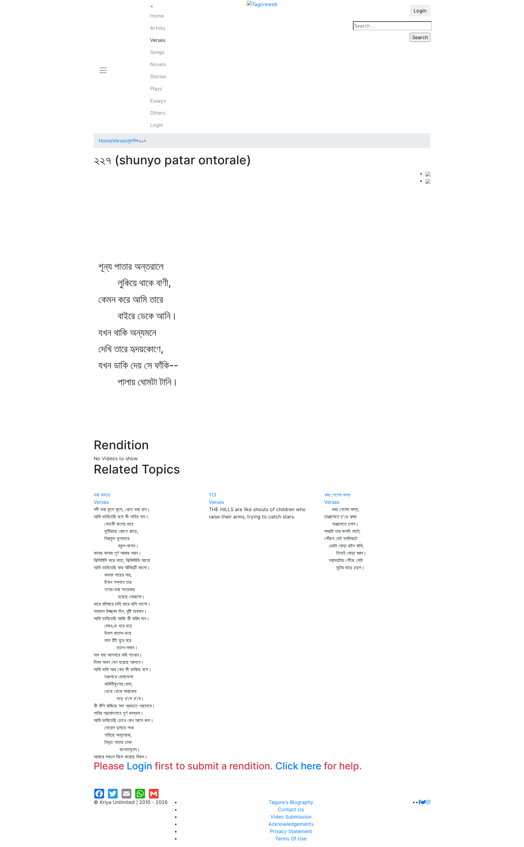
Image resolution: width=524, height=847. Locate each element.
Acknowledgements (291, 824)
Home (157, 16)
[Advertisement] (259, 215)
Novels (158, 64)
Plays (156, 88)
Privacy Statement (291, 831)
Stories (158, 76)
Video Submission (290, 817)
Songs (157, 52)
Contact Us (291, 809)
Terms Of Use (291, 838)
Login (156, 125)
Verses (157, 40)
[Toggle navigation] (103, 67)
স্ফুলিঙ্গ (133, 141)
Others (157, 113)
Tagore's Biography (291, 802)
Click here (298, 766)
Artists (157, 28)
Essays (158, 101)
